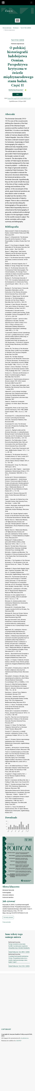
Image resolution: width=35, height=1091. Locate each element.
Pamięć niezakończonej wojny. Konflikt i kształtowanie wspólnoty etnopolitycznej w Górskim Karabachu (19, 946)
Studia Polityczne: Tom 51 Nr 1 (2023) (18, 966)
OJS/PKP (18, 1041)
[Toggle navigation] (31, 2)
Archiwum (16, 28)
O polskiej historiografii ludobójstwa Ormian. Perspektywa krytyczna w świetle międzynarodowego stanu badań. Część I (18, 959)
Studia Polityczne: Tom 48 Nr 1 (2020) (18, 952)
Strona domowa (7, 28)
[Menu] (17, 20)
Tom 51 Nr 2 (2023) (26, 28)
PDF (17, 94)
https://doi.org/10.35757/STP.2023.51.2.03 (19, 98)
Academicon (25, 1038)
